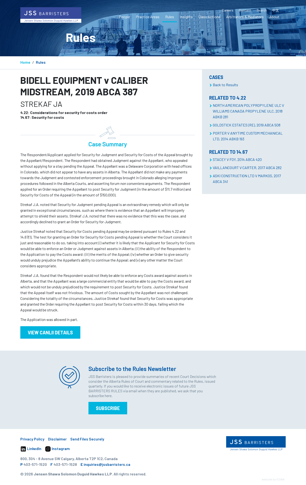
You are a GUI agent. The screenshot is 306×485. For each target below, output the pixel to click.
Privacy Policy (32, 439)
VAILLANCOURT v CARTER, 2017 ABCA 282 (247, 167)
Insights (186, 16)
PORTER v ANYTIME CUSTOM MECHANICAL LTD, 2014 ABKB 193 (248, 136)
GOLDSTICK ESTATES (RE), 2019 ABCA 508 (246, 125)
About (274, 16)
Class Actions (209, 16)
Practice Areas (147, 16)
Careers (227, 10)
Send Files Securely (87, 439)
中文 (275, 10)
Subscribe (108, 408)
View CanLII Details (50, 332)
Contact (245, 10)
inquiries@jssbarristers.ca (107, 464)
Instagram (60, 448)
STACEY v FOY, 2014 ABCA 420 (237, 159)
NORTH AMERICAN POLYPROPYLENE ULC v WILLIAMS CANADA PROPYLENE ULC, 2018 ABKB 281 (248, 111)
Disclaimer (57, 439)
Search (262, 10)
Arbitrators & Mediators (245, 16)
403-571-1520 (35, 464)
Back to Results (225, 84)
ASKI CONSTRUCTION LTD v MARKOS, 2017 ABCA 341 (247, 178)
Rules (169, 16)
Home (25, 62)
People (124, 16)
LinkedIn (33, 448)
